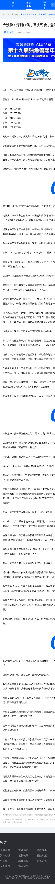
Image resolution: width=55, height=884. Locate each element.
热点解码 (23, 866)
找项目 (44, 4)
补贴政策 (42, 855)
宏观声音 (23, 850)
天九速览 (5, 866)
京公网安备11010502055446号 (34, 878)
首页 (13, 5)
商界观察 (5, 850)
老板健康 (23, 855)
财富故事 (42, 850)
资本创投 (5, 855)
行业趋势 (14, 14)
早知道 (4, 861)
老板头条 (28, 5)
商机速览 (42, 861)
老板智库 (23, 861)
